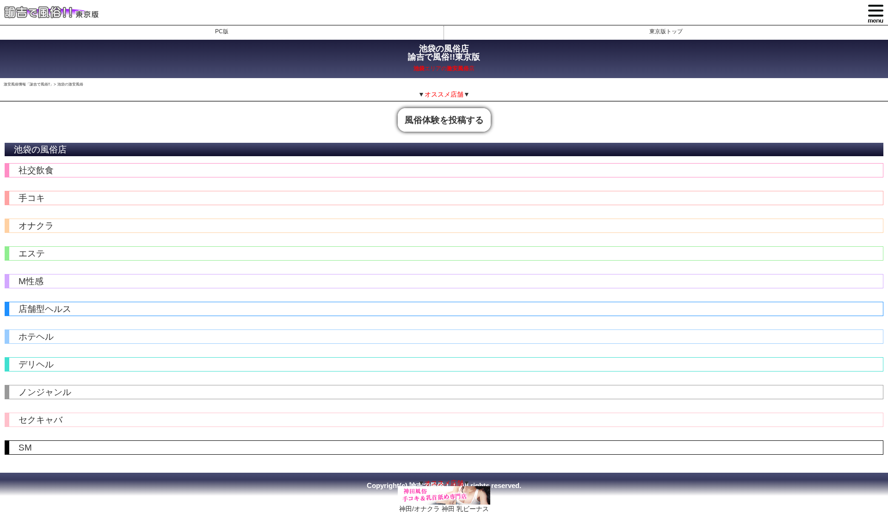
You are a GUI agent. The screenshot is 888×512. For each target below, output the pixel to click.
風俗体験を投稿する (444, 120)
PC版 (221, 31)
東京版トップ (666, 31)
